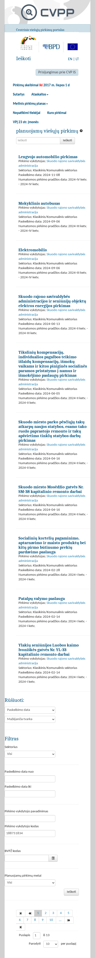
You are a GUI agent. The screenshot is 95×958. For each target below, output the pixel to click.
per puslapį (68, 944)
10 (51, 920)
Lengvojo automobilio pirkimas (47, 156)
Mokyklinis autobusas (39, 203)
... (60, 920)
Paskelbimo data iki (18, 787)
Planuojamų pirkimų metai (23, 876)
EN (70, 59)
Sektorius (11, 747)
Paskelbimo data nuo (19, 772)
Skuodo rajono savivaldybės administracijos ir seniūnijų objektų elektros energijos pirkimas (52, 301)
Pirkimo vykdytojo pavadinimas (26, 811)
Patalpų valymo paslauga (41, 598)
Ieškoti (67, 140)
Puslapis (24, 935)
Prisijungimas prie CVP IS (57, 72)
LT (77, 59)
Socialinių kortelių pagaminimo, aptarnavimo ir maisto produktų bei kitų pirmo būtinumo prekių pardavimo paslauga (52, 545)
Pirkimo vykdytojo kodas (22, 826)
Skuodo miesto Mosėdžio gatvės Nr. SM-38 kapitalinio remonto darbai (50, 489)
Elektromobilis (32, 250)
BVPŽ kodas (13, 851)
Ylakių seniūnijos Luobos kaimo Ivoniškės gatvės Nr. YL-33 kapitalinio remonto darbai (48, 650)
